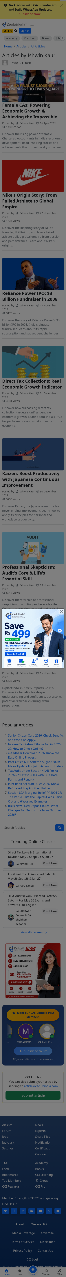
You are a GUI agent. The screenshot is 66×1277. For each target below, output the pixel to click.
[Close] (61, 611)
